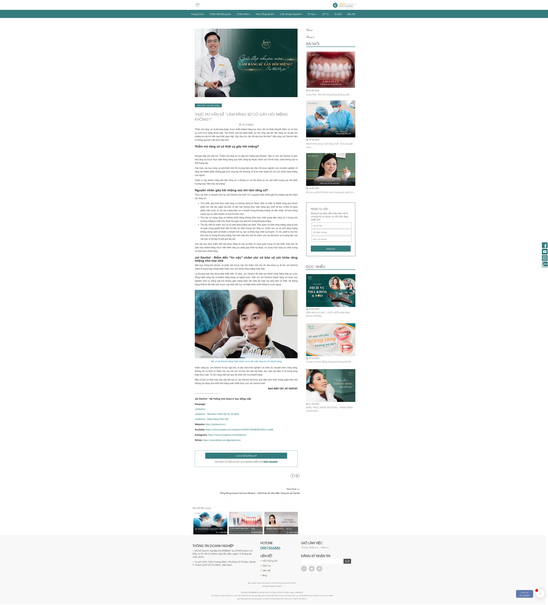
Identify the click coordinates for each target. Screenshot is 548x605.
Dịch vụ (266, 565)
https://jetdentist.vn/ (215, 424)
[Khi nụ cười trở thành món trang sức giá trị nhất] (330, 169)
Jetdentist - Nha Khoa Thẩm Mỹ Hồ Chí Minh (217, 414)
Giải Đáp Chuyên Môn (208, 105)
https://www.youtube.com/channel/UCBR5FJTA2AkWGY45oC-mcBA (239, 429)
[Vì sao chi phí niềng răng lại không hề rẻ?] (330, 339)
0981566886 (270, 547)
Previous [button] (292, 508)
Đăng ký (331, 248)
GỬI (347, 561)
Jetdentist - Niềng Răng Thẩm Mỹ (211, 419)
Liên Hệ (266, 570)
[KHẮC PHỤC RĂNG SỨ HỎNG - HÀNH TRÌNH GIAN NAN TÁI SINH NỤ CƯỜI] (330, 385)
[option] (210, 523)
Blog (264, 575)
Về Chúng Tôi (269, 560)
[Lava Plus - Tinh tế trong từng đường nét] (330, 69)
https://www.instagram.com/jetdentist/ (227, 435)
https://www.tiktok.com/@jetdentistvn (222, 440)
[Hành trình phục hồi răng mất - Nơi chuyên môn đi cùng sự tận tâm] (330, 118)
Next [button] (298, 508)
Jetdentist (200, 409)
